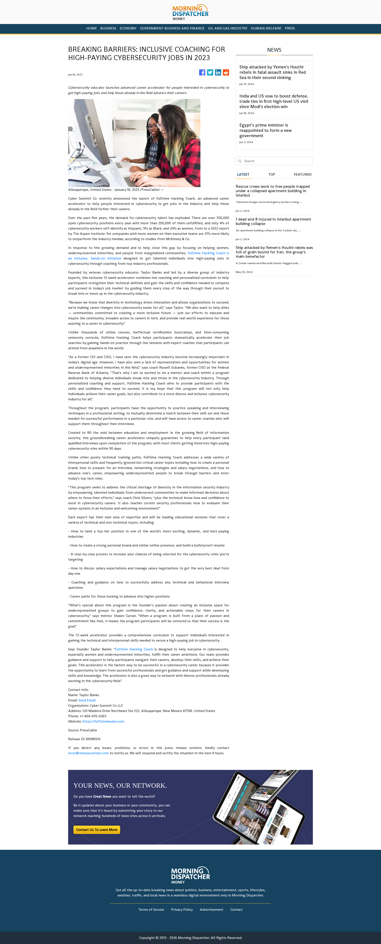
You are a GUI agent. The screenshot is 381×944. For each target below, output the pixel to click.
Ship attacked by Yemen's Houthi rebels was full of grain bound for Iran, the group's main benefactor (274, 252)
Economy (128, 28)
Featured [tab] (303, 174)
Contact (236, 909)
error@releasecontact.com (88, 753)
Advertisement (211, 909)
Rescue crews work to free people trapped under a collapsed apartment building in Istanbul (273, 191)
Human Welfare (266, 28)
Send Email (87, 700)
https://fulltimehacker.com (103, 721)
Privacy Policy (182, 909)
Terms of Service (151, 909)
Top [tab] (271, 174)
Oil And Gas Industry (227, 28)
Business (108, 28)
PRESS (290, 28)
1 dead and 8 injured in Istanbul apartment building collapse (273, 221)
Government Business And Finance (172, 28)
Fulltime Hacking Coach (134, 649)
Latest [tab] (243, 174)
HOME (91, 28)
